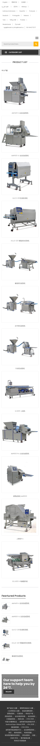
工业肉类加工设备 (14, 711)
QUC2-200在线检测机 (20, 198)
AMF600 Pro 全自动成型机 (20, 454)
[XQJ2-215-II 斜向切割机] (20, 219)
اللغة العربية (5, 7)
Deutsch (5, 15)
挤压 (10, 733)
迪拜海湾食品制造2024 (13, 730)
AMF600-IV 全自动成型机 (20, 156)
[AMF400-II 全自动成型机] (6, 606)
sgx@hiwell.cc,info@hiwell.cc (14, 27)
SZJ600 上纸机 (20, 411)
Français (32, 11)
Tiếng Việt (13, 20)
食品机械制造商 (27, 711)
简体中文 (14, 2)
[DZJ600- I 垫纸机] (20, 389)
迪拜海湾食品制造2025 (27, 722)
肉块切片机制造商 (20, 741)
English (5, 2)
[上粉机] (20, 517)
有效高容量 (28, 733)
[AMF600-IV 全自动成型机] (6, 620)
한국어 (15, 7)
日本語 (23, 2)
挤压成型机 (26, 735)
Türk (4, 20)
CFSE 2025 (30, 719)
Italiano (26, 15)
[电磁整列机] (20, 560)
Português (16, 15)
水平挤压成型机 (20, 326)
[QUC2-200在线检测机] (6, 633)
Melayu (24, 7)
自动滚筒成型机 (29, 730)
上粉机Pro (20, 539)
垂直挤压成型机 (20, 283)
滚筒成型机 (11, 713)
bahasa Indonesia (9, 11)
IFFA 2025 (31, 724)
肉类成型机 (8, 716)
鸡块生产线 (29, 713)
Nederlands (7, 24)
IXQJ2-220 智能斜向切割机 (20, 241)
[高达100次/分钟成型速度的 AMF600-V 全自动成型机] (20, 91)
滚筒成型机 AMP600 (20, 496)
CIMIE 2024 (14, 738)
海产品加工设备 (12, 708)
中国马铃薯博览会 (11, 722)
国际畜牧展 (15, 727)
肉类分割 (21, 719)
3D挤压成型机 (20, 368)
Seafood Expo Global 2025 (15, 724)
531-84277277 (31, 27)
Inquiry (9, 692)
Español (22, 11)
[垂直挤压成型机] (6, 659)
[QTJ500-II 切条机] (20, 176)
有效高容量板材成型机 (12, 735)
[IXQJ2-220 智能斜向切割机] (6, 646)
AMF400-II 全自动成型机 (20, 113)
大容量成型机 (10, 719)
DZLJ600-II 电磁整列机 (20, 581)
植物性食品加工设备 (26, 708)
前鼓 (33, 735)
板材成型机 (18, 733)
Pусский (17, 24)
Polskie (22, 20)
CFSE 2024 (25, 727)
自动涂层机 (31, 716)
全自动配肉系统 (20, 716)
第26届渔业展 (25, 738)
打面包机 (20, 713)
